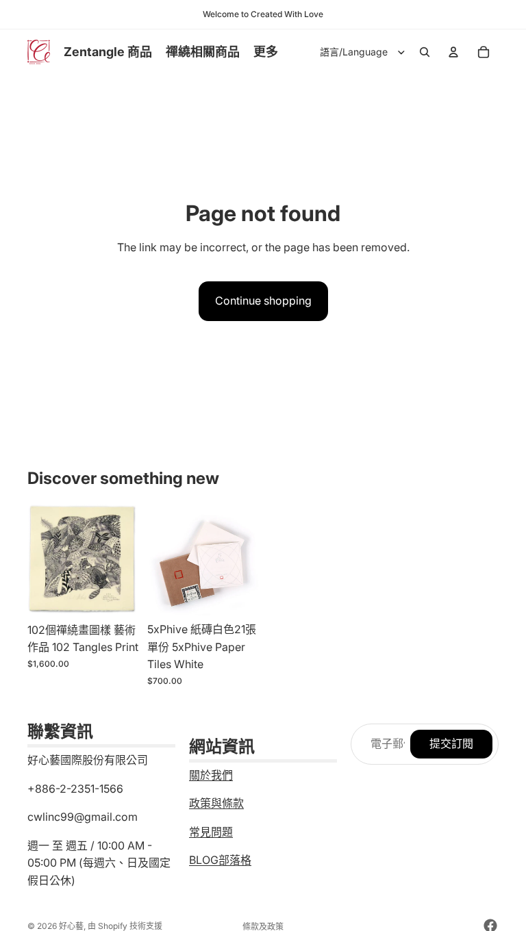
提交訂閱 (451, 743)
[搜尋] (425, 52)
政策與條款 (216, 803)
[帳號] (453, 52)
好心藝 (71, 926)
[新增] (117, 595)
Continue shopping (263, 300)
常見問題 (211, 832)
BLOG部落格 (220, 860)
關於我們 (211, 775)
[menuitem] (266, 52)
